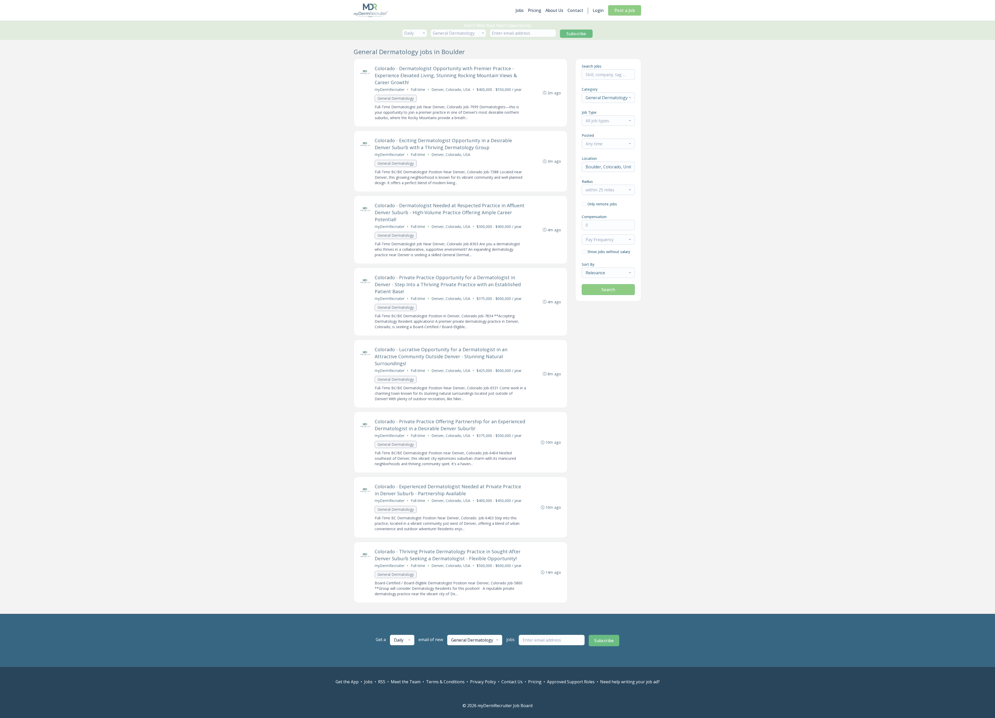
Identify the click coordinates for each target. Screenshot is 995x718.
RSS (381, 682)
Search (608, 289)
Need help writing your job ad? (630, 682)
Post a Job (624, 10)
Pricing (534, 10)
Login (598, 10)
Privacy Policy (483, 682)
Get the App (347, 682)
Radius (587, 181)
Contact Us (512, 682)
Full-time (418, 89)
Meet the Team (406, 682)
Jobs (520, 10)
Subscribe (576, 34)
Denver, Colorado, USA (450, 89)
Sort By (588, 264)
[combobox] (414, 33)
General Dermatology (396, 98)
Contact (575, 10)
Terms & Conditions (445, 682)
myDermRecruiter (389, 89)
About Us (554, 10)
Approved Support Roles (571, 682)
